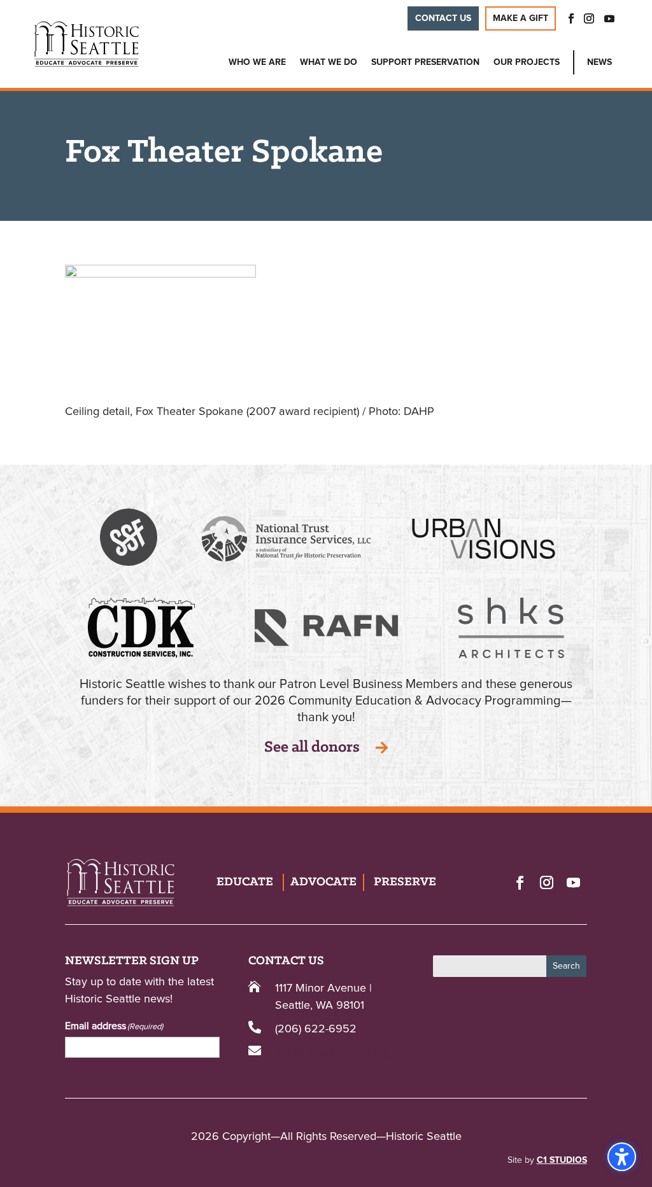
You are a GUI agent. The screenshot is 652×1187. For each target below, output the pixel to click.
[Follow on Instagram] (547, 882)
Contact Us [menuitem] (443, 18)
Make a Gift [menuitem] (520, 18)
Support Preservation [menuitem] (425, 62)
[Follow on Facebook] (520, 882)
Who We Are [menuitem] (257, 62)
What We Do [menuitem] (328, 62)
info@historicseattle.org (332, 1052)
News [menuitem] (599, 62)
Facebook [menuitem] (567, 18)
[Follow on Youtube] (573, 882)
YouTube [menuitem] (609, 18)
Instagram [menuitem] (589, 18)
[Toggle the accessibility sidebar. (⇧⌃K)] (621, 1156)
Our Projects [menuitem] (526, 62)
